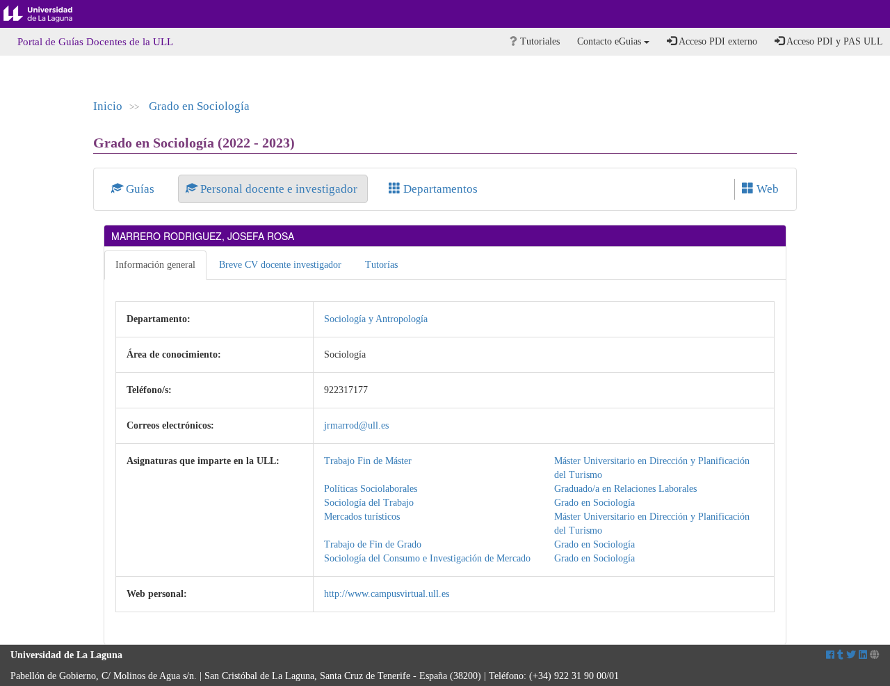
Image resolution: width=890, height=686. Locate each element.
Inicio (107, 106)
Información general (155, 265)
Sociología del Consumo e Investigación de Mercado (427, 558)
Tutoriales (538, 41)
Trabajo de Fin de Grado (372, 544)
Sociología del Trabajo (369, 502)
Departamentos (439, 189)
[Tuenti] (840, 655)
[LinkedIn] (863, 655)
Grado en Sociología (199, 106)
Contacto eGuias (610, 41)
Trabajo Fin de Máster (368, 461)
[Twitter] (851, 655)
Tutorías (381, 265)
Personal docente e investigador (278, 189)
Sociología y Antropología (376, 319)
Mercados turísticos (362, 516)
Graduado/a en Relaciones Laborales (625, 489)
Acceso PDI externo (717, 41)
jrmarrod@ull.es (356, 425)
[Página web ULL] (875, 655)
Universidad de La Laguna (48, 14)
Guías (140, 189)
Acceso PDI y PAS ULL (833, 41)
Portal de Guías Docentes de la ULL (95, 41)
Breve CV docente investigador (280, 265)
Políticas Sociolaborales (370, 489)
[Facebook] (830, 655)
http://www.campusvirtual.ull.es (386, 594)
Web (766, 189)
